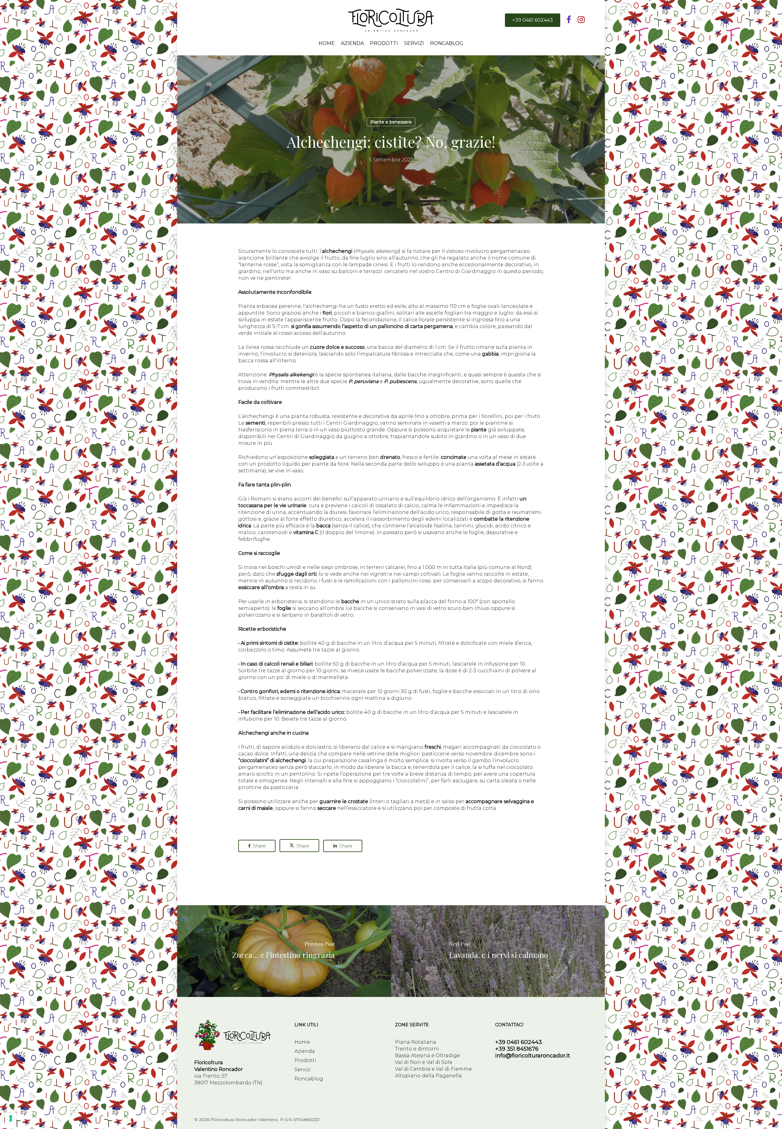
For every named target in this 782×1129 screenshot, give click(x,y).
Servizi (302, 1069)
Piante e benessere (391, 122)
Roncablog (308, 1079)
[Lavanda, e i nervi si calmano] (498, 951)
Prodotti (305, 1060)
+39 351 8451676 (517, 1049)
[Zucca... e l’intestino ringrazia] (283, 951)
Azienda (304, 1051)
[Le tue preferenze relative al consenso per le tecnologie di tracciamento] (10, 1118)
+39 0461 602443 (518, 1042)
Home (302, 1042)
